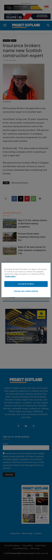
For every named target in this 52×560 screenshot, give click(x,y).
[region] (26, 280)
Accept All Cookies (26, 284)
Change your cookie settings (26, 291)
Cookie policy (10, 276)
